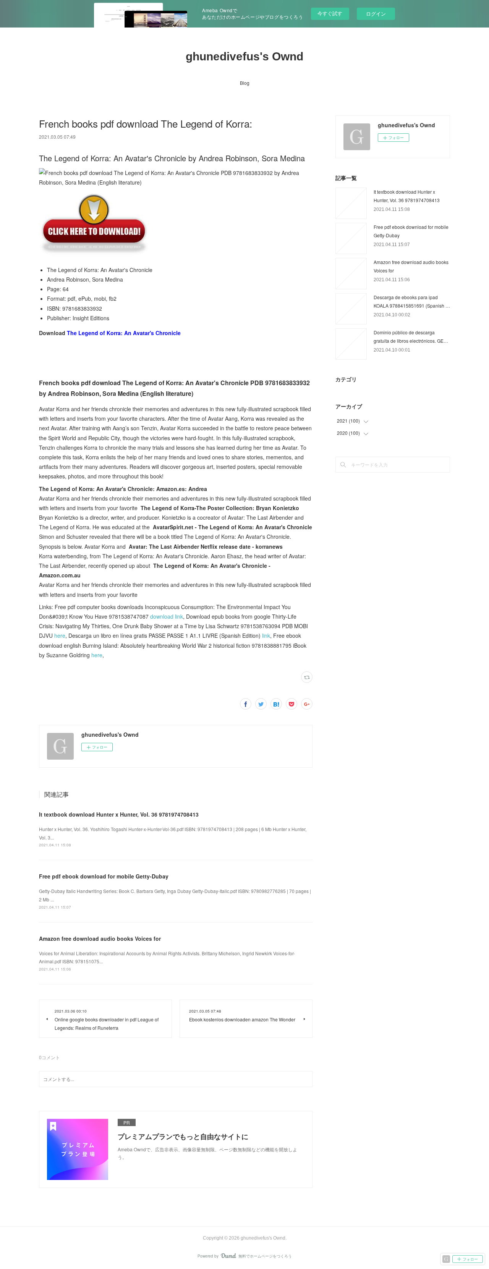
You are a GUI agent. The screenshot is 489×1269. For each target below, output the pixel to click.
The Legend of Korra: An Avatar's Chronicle (124, 333)
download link (166, 616)
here (59, 635)
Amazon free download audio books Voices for (100, 938)
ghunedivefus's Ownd (244, 56)
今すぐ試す (329, 13)
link (266, 635)
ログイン (376, 13)
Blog (244, 82)
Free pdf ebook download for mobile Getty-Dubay (103, 876)
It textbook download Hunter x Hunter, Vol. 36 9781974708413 (119, 814)
